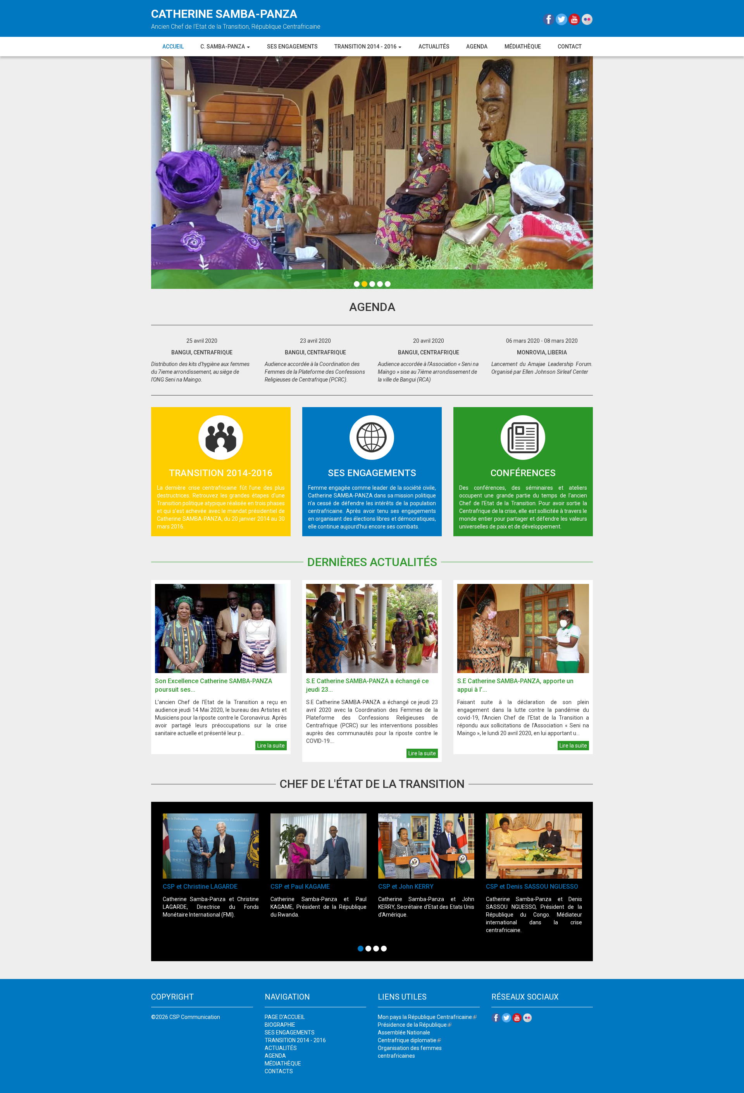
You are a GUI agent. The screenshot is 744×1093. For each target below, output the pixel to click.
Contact (570, 46)
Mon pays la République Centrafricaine (427, 1017)
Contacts (279, 1071)
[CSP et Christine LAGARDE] (211, 846)
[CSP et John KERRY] (426, 846)
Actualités (434, 46)
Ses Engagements (372, 473)
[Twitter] (562, 19)
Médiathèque (523, 46)
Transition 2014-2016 (221, 473)
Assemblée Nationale (404, 1032)
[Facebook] (549, 19)
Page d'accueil (285, 1017)
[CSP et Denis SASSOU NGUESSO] (534, 846)
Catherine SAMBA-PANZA (224, 14)
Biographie (280, 1025)
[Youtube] (574, 19)
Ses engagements (292, 46)
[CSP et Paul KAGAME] (318, 846)
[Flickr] (587, 19)
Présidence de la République (414, 1025)
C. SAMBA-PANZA (223, 46)
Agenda (476, 46)
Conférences (523, 473)
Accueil (173, 46)
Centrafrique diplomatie (409, 1040)
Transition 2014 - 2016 (366, 46)
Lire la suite (271, 745)
